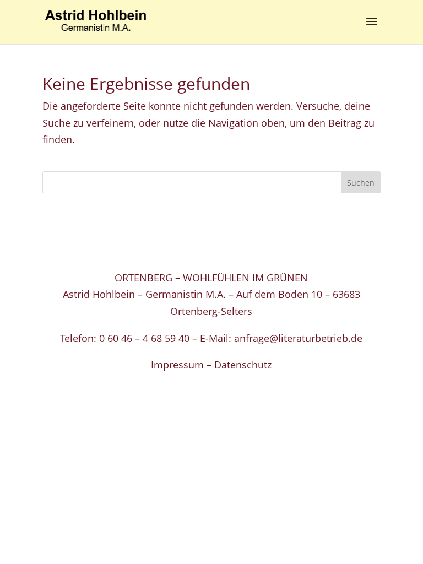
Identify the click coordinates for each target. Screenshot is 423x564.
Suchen (361, 182)
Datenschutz (243, 364)
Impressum (177, 364)
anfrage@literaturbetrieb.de (298, 338)
